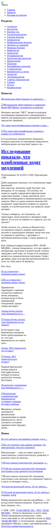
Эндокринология (15, 77)
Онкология (12, 53)
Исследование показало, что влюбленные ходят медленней (21, 159)
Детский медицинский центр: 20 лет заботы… (24, 486)
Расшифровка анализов (18, 66)
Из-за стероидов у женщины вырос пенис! (13, 272)
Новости (11, 12)
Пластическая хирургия (19, 58)
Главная (11, 10)
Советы (11, 82)
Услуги (10, 85)
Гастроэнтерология (16, 34)
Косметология (14, 87)
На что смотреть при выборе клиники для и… (24, 439)
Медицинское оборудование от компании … (23, 99)
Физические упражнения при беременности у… (13, 386)
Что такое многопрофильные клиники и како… (25, 125)
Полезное (12, 63)
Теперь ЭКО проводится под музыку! (13, 349)
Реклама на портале (17, 15)
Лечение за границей (17, 45)
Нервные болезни (16, 47)
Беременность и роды (18, 71)
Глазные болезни (15, 37)
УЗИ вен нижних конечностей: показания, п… (24, 463)
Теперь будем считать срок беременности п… (13, 312)
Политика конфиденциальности (17, 526)
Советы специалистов (18, 79)
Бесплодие (12, 29)
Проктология (13, 61)
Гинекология (13, 39)
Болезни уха (13, 32)
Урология (12, 74)
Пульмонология (15, 55)
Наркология (13, 50)
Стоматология (14, 69)
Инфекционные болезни (19, 42)
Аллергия (12, 26)
